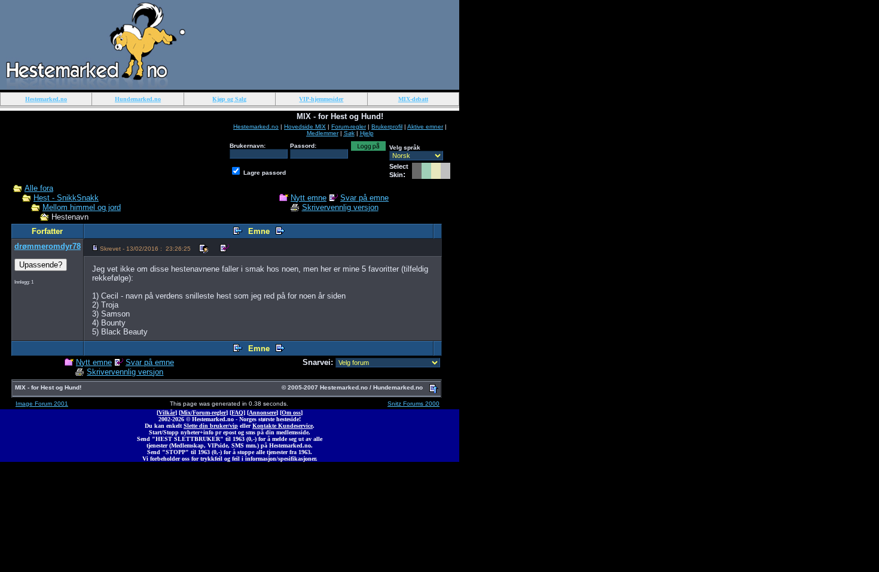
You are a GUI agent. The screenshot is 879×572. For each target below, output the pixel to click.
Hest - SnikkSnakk (66, 197)
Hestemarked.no (256, 126)
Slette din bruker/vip (211, 425)
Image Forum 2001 (42, 403)
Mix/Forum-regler (203, 412)
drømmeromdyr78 (47, 246)
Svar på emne (364, 197)
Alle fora (39, 188)
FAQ (237, 412)
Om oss (291, 412)
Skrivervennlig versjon (340, 207)
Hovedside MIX (305, 126)
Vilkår (166, 412)
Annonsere (262, 412)
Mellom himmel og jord (81, 207)
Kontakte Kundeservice (282, 425)
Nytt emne (308, 197)
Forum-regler (348, 126)
